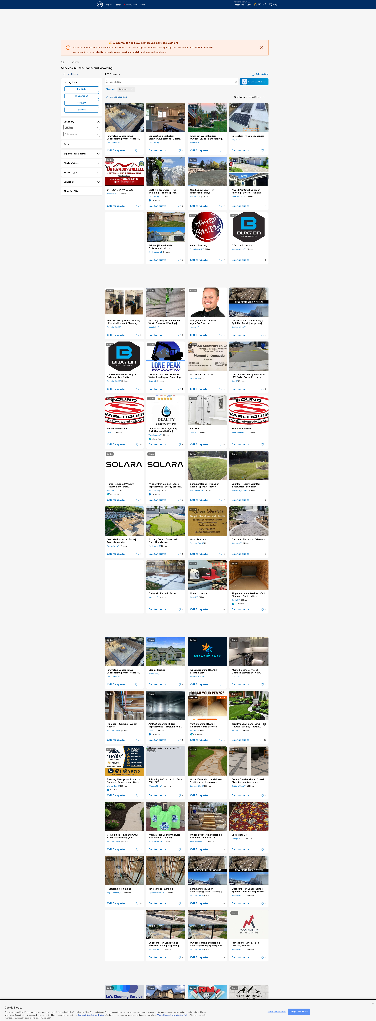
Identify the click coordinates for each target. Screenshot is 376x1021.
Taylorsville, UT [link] (196, 142)
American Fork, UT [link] (197, 676)
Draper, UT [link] (236, 140)
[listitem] (124, 129)
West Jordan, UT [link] (113, 142)
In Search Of (81, 95)
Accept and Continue (299, 1011)
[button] (97, 127)
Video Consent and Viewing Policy (173, 1015)
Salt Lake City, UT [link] (155, 142)
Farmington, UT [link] (113, 546)
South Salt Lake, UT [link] (239, 432)
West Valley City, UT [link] (240, 490)
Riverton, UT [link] (195, 378)
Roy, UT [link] (235, 381)
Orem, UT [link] (152, 381)
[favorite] (136, 150)
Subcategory (71, 134)
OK (373, 1003)
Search (75, 61)
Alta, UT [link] (193, 730)
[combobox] (81, 127)
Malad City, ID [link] (195, 196)
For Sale (81, 89)
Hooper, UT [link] (194, 327)
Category (67, 126)
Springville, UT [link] (237, 838)
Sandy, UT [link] (236, 600)
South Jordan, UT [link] (238, 196)
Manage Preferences (277, 1011)
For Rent (81, 102)
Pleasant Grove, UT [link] (197, 841)
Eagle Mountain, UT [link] (114, 892)
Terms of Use (84, 1015)
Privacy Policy (97, 1015)
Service (82, 109)
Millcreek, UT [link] (112, 490)
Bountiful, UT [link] (153, 327)
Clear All (110, 89)
